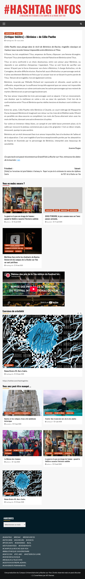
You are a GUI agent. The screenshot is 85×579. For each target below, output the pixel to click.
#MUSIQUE (64, 210)
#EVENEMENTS (25, 546)
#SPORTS (18, 251)
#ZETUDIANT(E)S (9, 546)
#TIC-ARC (18, 554)
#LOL (29, 543)
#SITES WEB (7, 540)
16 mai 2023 (19, 265)
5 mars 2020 (20, 40)
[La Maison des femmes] (22, 443)
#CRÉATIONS (9, 365)
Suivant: (62, 171)
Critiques (8, 453)
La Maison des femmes (12, 459)
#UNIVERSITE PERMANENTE (22, 413)
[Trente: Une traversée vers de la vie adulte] (62, 403)
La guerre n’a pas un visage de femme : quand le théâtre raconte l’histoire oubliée (21, 217)
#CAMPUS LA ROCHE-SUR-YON (14, 248)
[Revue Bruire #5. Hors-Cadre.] (42, 341)
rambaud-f (50, 422)
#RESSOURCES (29, 537)
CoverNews (38, 575)
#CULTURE (8, 210)
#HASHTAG (70, 413)
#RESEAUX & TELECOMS (12, 560)
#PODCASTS (8, 543)
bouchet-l (49, 222)
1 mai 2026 (17, 462)
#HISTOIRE (8, 413)
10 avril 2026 (17, 222)
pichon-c (8, 222)
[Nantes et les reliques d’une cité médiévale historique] (22, 403)
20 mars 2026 (20, 374)
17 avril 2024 (58, 222)
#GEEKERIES (20, 543)
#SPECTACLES (9, 33)
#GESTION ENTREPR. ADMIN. (14, 563)
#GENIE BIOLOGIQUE (11, 557)
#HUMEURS (19, 540)
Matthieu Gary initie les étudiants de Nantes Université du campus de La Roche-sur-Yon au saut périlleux (22, 260)
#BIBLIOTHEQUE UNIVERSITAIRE (14, 245)
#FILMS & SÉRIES (59, 413)
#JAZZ (56, 210)
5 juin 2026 (59, 422)
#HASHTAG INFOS (42, 9)
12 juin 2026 (17, 424)
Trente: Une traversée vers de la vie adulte (60, 419)
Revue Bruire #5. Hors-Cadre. (15, 371)
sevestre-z (9, 424)
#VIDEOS (29, 540)
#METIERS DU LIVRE (32, 554)
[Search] (81, 24)
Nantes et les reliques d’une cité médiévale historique (20, 420)
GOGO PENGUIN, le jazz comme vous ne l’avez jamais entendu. (62, 217)
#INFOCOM (7, 554)
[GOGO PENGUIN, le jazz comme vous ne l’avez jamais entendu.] (62, 200)
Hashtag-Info (10, 40)
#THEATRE (18, 33)
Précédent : (23, 171)
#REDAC (17, 537)
